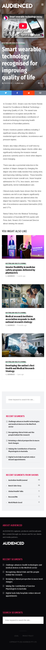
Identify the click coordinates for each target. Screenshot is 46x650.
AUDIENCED (8, 83)
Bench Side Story (14, 486)
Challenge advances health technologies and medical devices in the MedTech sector (23, 424)
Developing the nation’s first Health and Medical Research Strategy (20, 368)
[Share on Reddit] (29, 93)
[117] (23, 247)
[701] (23, 296)
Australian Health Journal (13, 43)
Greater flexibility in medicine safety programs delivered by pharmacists (20, 270)
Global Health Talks (15, 491)
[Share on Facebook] (17, 93)
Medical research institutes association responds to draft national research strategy (20, 319)
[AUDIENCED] (17, 7)
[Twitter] (6, 93)
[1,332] (23, 345)
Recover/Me (13, 497)
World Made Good (15, 502)
